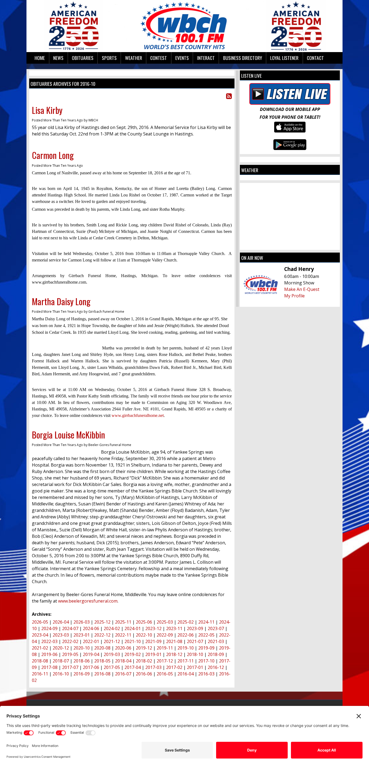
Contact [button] (315, 57)
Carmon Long (53, 155)
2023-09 (195, 628)
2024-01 (133, 628)
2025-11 (123, 622)
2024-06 (91, 628)
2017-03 (153, 667)
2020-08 (102, 648)
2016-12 (216, 667)
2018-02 (144, 661)
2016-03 (206, 674)
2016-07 (123, 674)
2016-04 (185, 674)
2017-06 (91, 667)
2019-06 (49, 654)
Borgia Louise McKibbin (68, 434)
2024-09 (49, 628)
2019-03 (112, 654)
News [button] (58, 57)
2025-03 (165, 622)
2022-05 (206, 635)
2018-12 (174, 654)
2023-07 (216, 628)
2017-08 (49, 667)
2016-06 (144, 674)
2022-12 (102, 635)
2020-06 (123, 648)
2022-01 (91, 641)
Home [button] (40, 57)
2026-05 (40, 622)
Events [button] (182, 57)
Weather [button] (133, 57)
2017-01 (195, 667)
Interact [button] (206, 57)
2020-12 (61, 648)
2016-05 (165, 674)
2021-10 (133, 641)
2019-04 (91, 654)
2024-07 (70, 628)
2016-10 (61, 674)
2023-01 (81, 635)
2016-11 (40, 674)
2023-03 (61, 635)
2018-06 (81, 661)
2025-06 (144, 622)
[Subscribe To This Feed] (229, 95)
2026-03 (81, 622)
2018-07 (61, 661)
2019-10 (185, 648)
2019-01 (153, 654)
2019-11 (165, 648)
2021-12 (112, 641)
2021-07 (195, 641)
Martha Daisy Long (61, 301)
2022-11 (123, 635)
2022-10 (144, 635)
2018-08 (40, 661)
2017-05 (112, 667)
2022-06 (185, 635)
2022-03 (49, 641)
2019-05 (70, 654)
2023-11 (174, 628)
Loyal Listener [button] (284, 57)
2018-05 (102, 661)
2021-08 (174, 641)
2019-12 (144, 648)
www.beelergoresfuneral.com (88, 601)
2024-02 (112, 628)
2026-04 (61, 622)
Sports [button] (109, 57)
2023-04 (40, 635)
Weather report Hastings (290, 244)
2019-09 (206, 648)
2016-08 (102, 674)
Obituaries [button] (82, 57)
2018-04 (123, 661)
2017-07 (70, 667)
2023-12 (153, 628)
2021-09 (153, 641)
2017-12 (165, 661)
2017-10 (206, 661)
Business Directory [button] (242, 57)
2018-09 (216, 654)
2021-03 (216, 641)
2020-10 (81, 648)
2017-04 (133, 667)
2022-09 (165, 635)
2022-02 (70, 641)
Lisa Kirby (47, 110)
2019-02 (133, 654)
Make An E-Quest (301, 289)
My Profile (294, 296)
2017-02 (174, 667)
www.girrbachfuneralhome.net (138, 415)
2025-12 (102, 622)
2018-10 (195, 654)
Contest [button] (158, 57)
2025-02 (185, 622)
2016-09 (81, 674)
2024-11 (206, 622)
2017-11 (185, 661)
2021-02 (40, 648)
